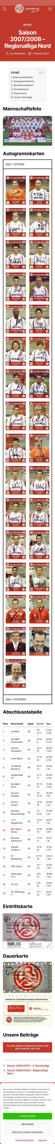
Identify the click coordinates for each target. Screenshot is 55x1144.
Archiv (27, 24)
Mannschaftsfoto (23, 77)
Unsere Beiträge (22, 97)
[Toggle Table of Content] (39, 72)
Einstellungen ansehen (27, 1132)
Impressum (42, 1140)
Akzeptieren (27, 1116)
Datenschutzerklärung (24, 1140)
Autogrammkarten (24, 81)
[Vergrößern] (48, 119)
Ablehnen (27, 1124)
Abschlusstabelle (23, 85)
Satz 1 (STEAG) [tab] (15, 164)
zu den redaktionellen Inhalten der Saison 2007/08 (27, 1047)
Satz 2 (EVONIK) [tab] (16, 699)
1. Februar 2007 (40, 53)
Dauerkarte (20, 93)
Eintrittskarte (21, 89)
